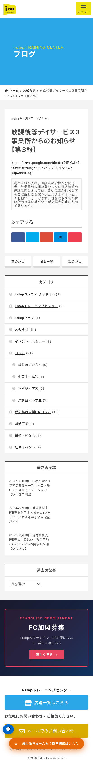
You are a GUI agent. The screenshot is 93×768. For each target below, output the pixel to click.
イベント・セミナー (30, 341)
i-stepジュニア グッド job (35, 294)
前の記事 (18, 261)
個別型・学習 (28, 388)
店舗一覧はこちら (51, 702)
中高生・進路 (28, 376)
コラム (20, 353)
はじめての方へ (30, 364)
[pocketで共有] (75, 237)
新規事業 (21, 423)
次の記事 (75, 261)
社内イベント (25, 447)
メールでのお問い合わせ (50, 730)
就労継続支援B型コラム (33, 411)
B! (60, 237)
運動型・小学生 (30, 400)
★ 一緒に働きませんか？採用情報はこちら (46, 743)
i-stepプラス (24, 317)
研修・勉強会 (25, 435)
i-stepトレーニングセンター (36, 306)
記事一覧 (46, 261)
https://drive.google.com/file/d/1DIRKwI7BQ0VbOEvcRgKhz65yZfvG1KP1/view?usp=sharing (45, 167)
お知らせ (41, 118)
